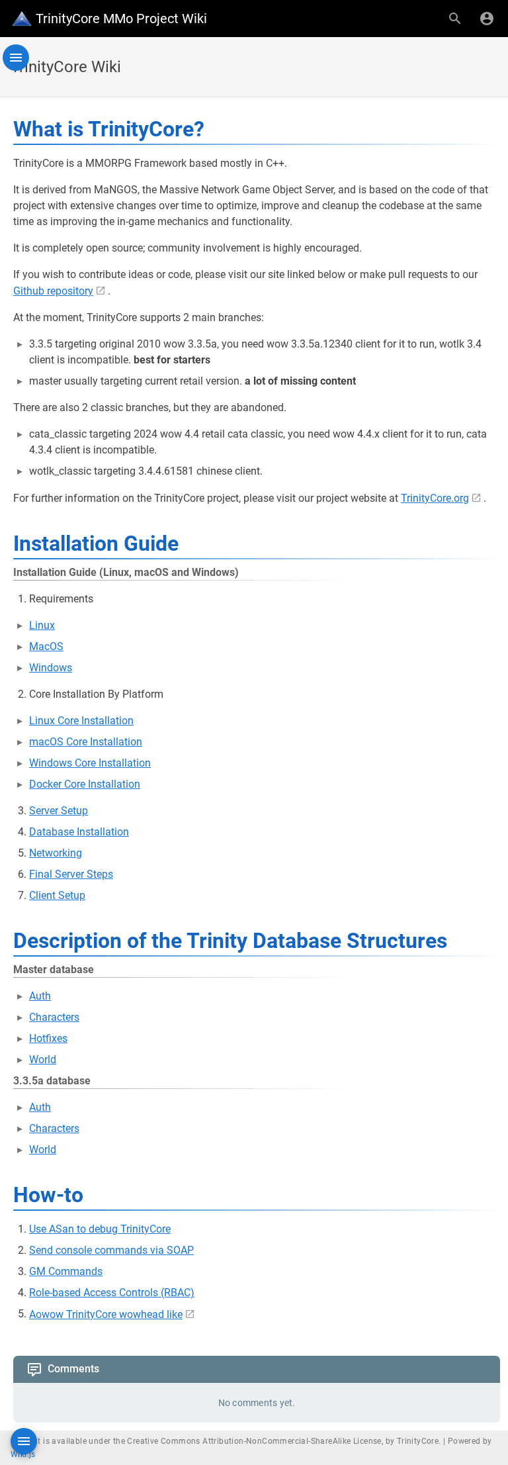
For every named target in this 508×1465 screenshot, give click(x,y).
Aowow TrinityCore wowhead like (106, 1314)
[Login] (487, 18)
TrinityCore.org (435, 498)
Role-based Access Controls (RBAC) (111, 1292)
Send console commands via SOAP (111, 1250)
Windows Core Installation (90, 763)
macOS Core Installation (85, 741)
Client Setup (57, 895)
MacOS (46, 646)
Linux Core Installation (81, 720)
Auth (40, 996)
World (42, 1059)
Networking (55, 853)
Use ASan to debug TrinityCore (100, 1229)
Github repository (53, 291)
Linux (42, 625)
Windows (50, 667)
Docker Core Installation (84, 784)
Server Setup (58, 810)
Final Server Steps (71, 874)
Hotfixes (48, 1038)
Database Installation (79, 832)
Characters (54, 1017)
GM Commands (66, 1271)
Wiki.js (23, 1454)
